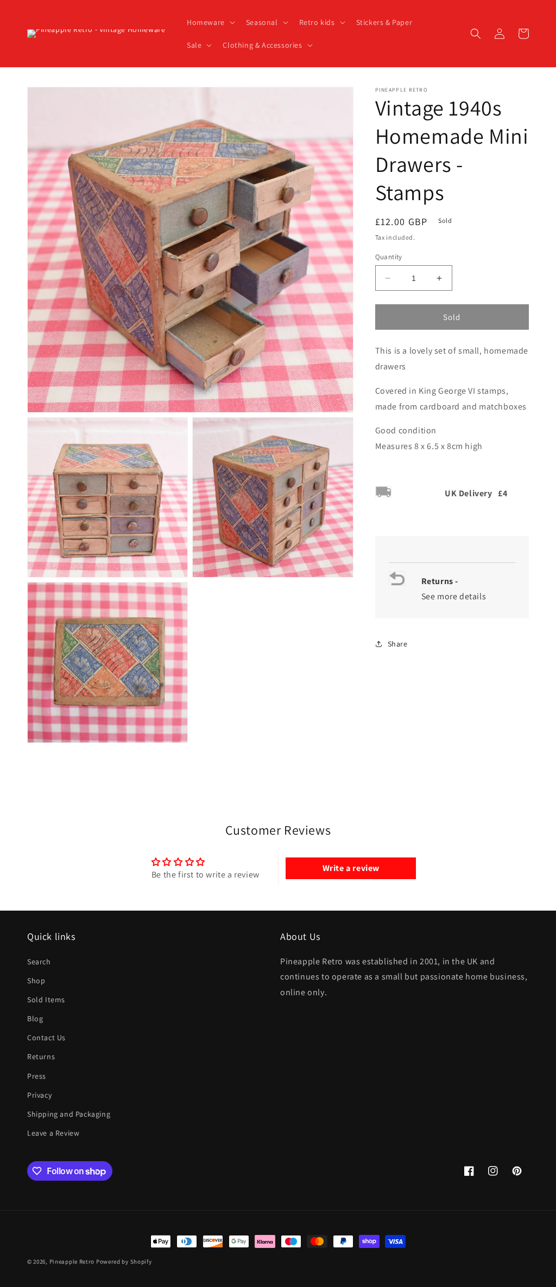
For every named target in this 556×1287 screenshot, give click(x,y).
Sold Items (46, 999)
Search (39, 961)
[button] (209, 22)
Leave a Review (53, 1133)
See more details (453, 596)
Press (36, 1076)
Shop (36, 980)
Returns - (440, 581)
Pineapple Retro (72, 1261)
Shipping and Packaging (68, 1114)
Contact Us (46, 1037)
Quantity (388, 256)
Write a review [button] (351, 868)
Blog (35, 1018)
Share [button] (398, 644)
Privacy (39, 1095)
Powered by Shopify (124, 1261)
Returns (41, 1056)
